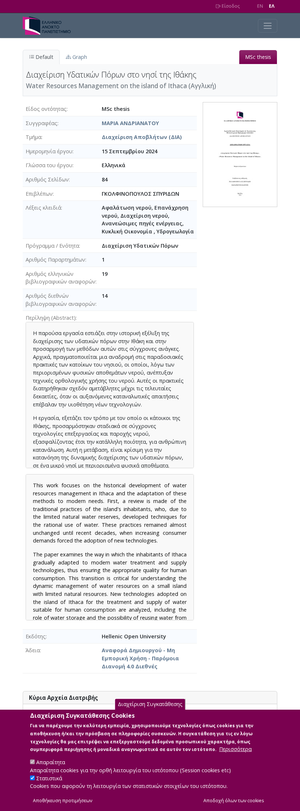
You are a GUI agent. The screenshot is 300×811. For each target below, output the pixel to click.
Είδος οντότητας (46, 108)
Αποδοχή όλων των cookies (233, 800)
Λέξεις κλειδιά (43, 207)
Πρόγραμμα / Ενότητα (52, 245)
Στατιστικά (49, 778)
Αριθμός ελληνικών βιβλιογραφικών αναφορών (60, 277)
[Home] (49, 25)
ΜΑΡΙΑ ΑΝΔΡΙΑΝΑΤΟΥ (130, 123)
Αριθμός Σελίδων (47, 179)
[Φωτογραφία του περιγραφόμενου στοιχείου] (240, 153)
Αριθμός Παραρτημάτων (55, 259)
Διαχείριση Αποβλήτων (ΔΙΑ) (142, 137)
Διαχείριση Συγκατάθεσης (150, 704)
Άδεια (33, 650)
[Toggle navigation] (267, 26)
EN (260, 6)
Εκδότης (36, 636)
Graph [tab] (79, 56)
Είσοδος (230, 6)
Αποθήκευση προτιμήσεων (62, 800)
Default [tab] (43, 56)
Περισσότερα (235, 749)
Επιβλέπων (39, 193)
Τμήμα (33, 137)
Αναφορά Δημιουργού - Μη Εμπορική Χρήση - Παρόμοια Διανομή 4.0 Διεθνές (140, 658)
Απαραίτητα (50, 762)
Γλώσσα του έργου (49, 165)
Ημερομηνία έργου (49, 151)
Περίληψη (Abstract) (51, 317)
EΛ (271, 6)
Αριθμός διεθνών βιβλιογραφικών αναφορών (60, 299)
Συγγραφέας (41, 123)
